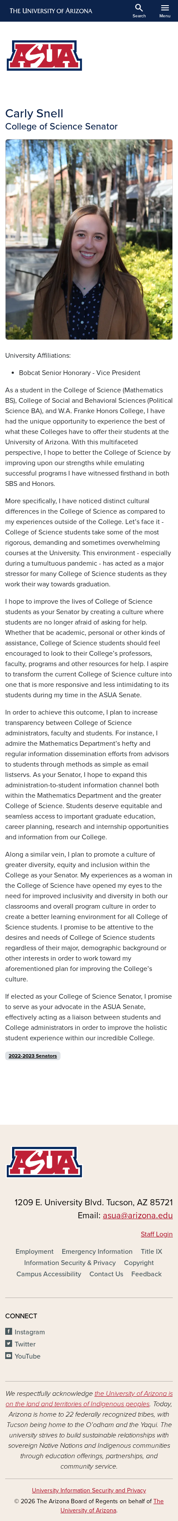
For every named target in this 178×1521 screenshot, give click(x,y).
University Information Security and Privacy (89, 1490)
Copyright (139, 1263)
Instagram (30, 1332)
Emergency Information (97, 1251)
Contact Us (106, 1274)
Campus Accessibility (48, 1274)
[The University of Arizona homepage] (50, 11)
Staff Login (157, 1234)
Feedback (146, 1274)
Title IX (151, 1251)
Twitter (25, 1344)
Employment (35, 1251)
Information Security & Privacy (70, 1263)
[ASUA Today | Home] (89, 55)
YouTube (28, 1356)
